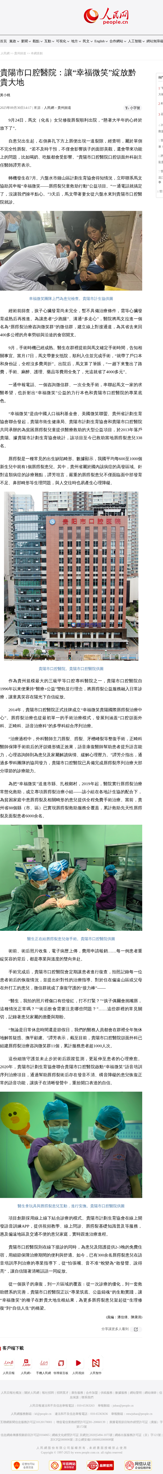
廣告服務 (77, 1392)
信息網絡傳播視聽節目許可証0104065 (25, 1435)
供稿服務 (106, 1392)
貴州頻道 (20, 53)
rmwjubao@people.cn (139, 1413)
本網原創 (37, 53)
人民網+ (26, 1373)
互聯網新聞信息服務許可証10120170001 (26, 1422)
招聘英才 (63, 1392)
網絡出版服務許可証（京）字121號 (138, 1435)
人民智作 (96, 1373)
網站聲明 (136, 1392)
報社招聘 (48, 1392)
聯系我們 (87, 1397)
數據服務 (121, 1392)
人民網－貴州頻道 (57, 107)
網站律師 (150, 1392)
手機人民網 (43, 1373)
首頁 (3, 41)
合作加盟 (92, 1392)
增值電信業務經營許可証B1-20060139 (80, 1422)
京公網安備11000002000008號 (94, 1439)
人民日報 (9, 1373)
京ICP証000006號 (61, 1439)
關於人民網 (31, 1392)
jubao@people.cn (123, 1405)
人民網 (5, 53)
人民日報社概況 (11, 1392)
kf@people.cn (43, 1413)
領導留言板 (60, 1373)
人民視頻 (78, 1373)
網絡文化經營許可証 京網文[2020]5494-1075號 (82, 1435)
